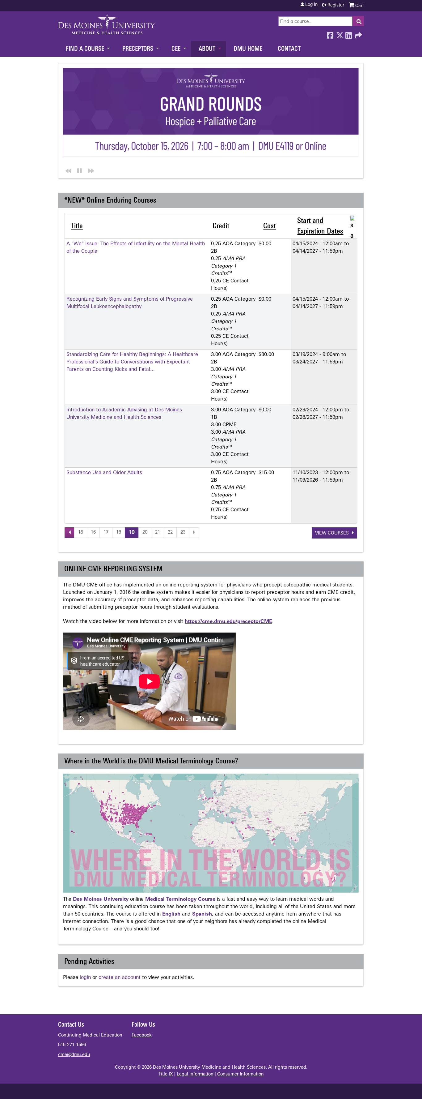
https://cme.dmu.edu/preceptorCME (228, 621)
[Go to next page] (194, 532)
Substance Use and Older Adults (104, 472)
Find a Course (85, 49)
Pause (78, 170)
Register (335, 5)
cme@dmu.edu (74, 1055)
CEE (175, 49)
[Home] (106, 24)
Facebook (330, 34)
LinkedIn (348, 34)
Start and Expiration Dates (320, 226)
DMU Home (248, 49)
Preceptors (137, 49)
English (171, 914)
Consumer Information (240, 1074)
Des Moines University (101, 899)
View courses (332, 533)
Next (90, 170)
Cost (269, 226)
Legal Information (195, 1074)
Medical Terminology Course (180, 899)
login (85, 977)
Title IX (165, 1074)
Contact (289, 49)
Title (77, 226)
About (207, 49)
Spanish (202, 914)
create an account (120, 977)
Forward (358, 34)
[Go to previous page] (69, 532)
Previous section (67, 170)
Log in (311, 5)
